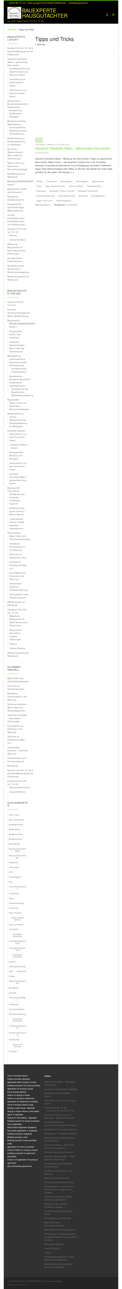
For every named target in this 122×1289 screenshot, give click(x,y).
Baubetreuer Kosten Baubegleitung (16, 122)
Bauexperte (14, 829)
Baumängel (14, 844)
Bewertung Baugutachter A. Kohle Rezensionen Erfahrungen (16, 249)
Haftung (13, 235)
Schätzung (14, 1039)
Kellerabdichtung (17, 966)
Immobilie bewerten (17, 935)
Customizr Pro (22, 1285)
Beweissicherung (15, 413)
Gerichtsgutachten (17, 887)
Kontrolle (21, 971)
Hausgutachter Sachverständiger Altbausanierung (15, 207)
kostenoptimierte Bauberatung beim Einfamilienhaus (18, 130)
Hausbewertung (16, 903)
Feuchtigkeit (15, 877)
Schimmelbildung (17, 1014)
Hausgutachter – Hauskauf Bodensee (60, 1133)
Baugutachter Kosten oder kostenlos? (17, 190)
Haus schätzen (16, 924)
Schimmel (14, 1004)
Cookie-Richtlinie (17, 239)
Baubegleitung (14, 355)
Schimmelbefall (16, 1009)
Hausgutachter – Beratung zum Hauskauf (17, 455)
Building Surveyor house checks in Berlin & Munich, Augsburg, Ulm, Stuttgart (59, 1189)
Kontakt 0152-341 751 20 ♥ (15, 303)
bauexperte (45, 205)
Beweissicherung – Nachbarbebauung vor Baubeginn (16, 141)
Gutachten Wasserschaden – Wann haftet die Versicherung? (15, 153)
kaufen (12, 962)
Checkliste (14, 867)
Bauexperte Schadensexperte (15, 198)
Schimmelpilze (14, 532)
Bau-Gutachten (16, 820)
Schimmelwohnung (17, 1034)
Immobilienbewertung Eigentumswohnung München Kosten (19, 71)
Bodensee (14, 862)
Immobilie (13, 929)
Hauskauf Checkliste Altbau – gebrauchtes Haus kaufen (72, 148)
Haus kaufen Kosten (17, 918)
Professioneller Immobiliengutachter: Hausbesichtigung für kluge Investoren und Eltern (61, 1236)
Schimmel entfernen (17, 1020)
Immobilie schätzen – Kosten (18, 446)
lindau (12, 976)
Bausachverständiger (17, 856)
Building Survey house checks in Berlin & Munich (17, 511)
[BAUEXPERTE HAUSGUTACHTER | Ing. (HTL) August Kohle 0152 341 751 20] (14, 12)
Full (11, 882)
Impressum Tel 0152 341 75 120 (16, 230)
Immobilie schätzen (16, 430)
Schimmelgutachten (17, 1027)
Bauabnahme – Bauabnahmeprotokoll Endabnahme (17, 104)
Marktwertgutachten (17, 982)
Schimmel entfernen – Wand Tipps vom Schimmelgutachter (17, 707)
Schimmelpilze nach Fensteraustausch (18, 596)
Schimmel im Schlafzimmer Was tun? (18, 565)
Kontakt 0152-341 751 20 (55, 1107)
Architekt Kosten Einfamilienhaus (15, 260)
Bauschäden (13, 399)
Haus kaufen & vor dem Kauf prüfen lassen (18, 93)
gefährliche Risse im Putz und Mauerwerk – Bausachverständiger (59, 1116)
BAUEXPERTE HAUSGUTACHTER (27, 1281)
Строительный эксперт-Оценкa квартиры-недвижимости (16, 523)
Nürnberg (13, 988)
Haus (11, 898)
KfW (11, 971)
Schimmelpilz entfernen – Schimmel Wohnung (18, 586)
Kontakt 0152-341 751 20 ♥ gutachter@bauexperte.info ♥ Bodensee (20, 51)
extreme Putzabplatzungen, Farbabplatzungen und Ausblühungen (16, 219)
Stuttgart (13, 1051)
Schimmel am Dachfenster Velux (18, 556)
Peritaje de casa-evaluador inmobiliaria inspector (17, 499)
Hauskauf (13, 908)
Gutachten (14, 893)
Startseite (11, 29)
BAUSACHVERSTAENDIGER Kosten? (20, 183)
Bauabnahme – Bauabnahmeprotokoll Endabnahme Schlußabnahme (19, 381)
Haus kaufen (15, 913)
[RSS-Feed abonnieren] (114, 1282)
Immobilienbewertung (17, 942)
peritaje (12, 993)
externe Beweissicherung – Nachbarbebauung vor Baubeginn (18, 421)
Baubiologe (12, 765)
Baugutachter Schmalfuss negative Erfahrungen (15, 634)
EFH (11, 872)
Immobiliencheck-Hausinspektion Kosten (17, 82)
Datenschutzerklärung (19, 787)
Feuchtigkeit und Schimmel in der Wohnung (17, 576)
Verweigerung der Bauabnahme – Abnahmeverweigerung (18, 268)
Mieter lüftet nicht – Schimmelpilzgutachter (20, 537)
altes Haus (14, 815)
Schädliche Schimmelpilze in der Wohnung (17, 546)
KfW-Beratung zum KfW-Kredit (16, 175)
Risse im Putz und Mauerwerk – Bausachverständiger (17, 166)
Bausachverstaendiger (17, 850)
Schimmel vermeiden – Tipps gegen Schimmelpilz (17, 718)
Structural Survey (17, 1045)
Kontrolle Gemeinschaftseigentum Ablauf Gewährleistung (18, 312)
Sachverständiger (17, 998)
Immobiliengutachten (17, 949)
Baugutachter (13, 320)
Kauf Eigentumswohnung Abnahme (59, 1229)
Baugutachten (15, 834)
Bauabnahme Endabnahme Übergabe (15, 113)
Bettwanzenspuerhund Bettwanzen (17, 278)
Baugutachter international (13, 489)
